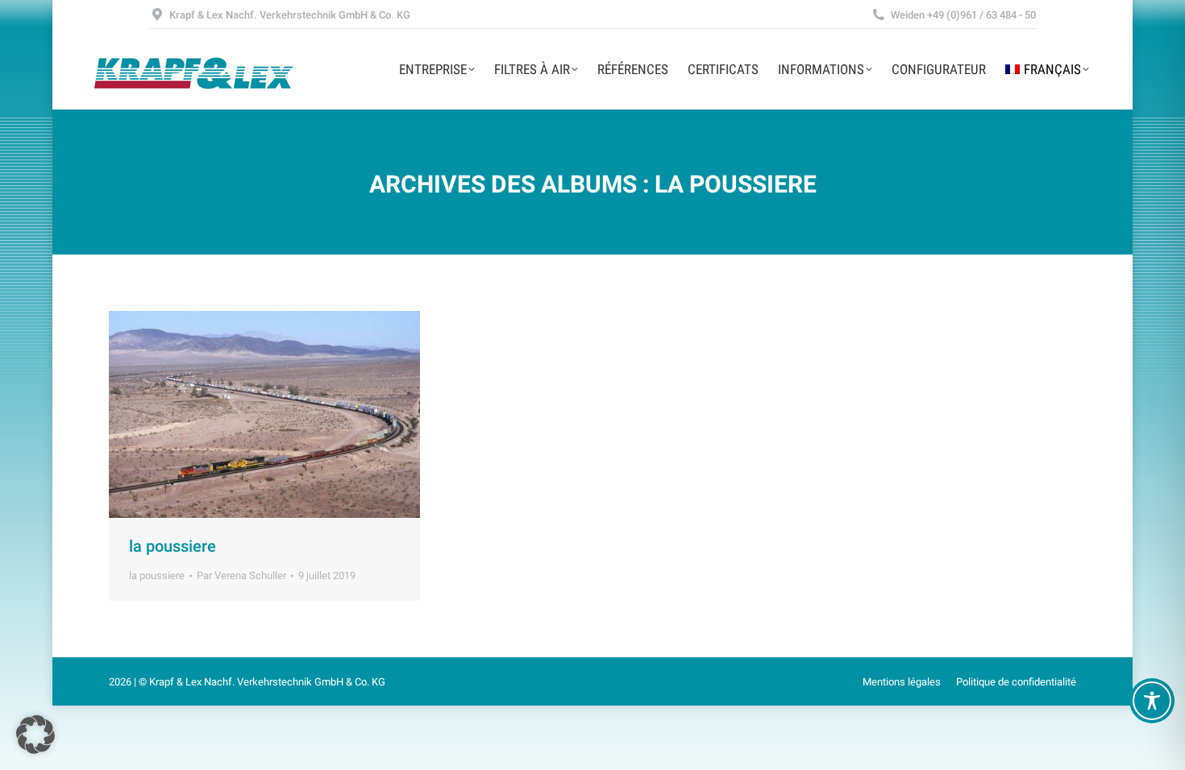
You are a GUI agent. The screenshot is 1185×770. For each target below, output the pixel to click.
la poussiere (172, 546)
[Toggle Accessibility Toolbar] (1152, 701)
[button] (35, 734)
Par (241, 575)
